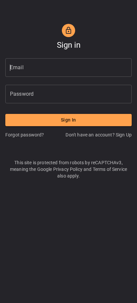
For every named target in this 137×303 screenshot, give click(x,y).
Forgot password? (24, 134)
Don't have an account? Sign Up (99, 134)
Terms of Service (110, 169)
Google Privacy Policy (59, 169)
